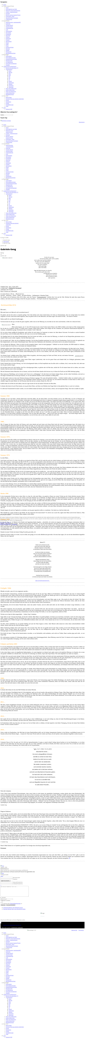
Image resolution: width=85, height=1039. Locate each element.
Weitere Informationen (5, 524)
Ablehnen (8, 523)
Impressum (14, 524)
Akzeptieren (3, 523)
